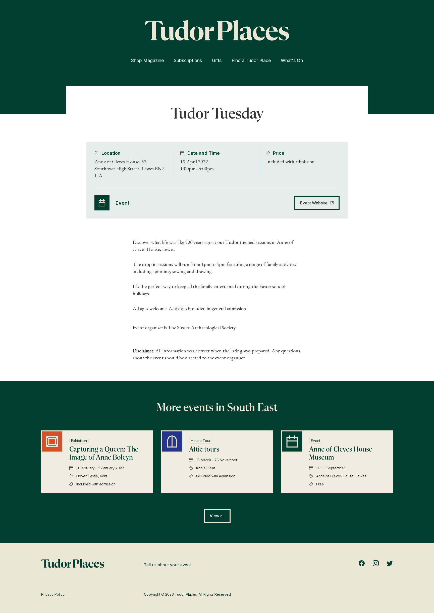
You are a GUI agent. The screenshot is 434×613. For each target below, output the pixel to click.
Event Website (314, 202)
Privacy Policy (53, 594)
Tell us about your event (167, 564)
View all (217, 515)
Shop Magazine (147, 60)
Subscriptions (188, 60)
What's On (292, 60)
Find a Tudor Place (251, 60)
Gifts (217, 60)
